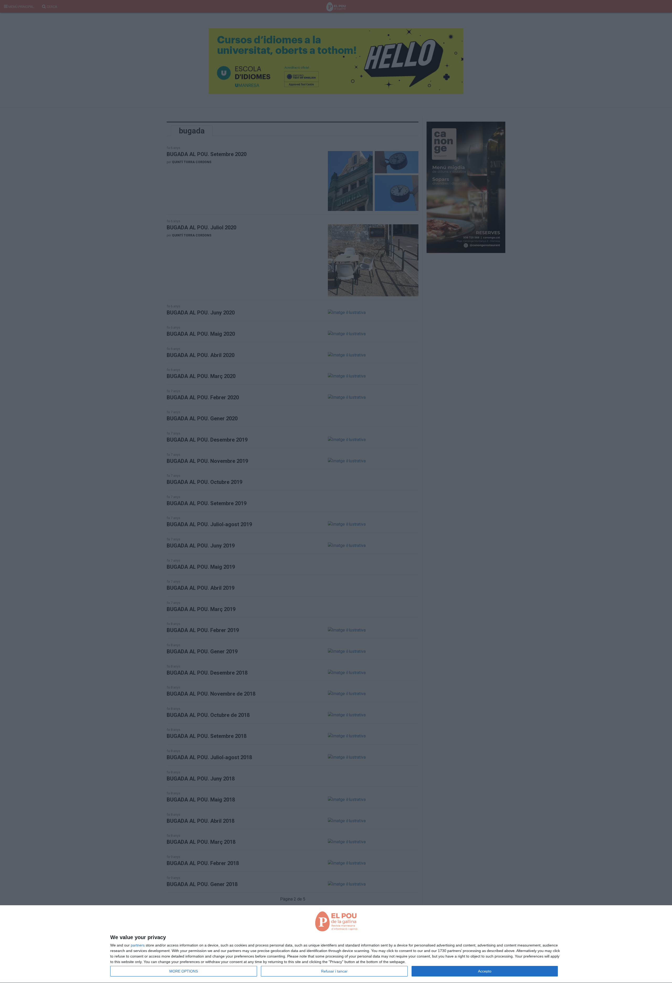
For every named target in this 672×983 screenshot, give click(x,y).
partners (138, 945)
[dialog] (336, 944)
